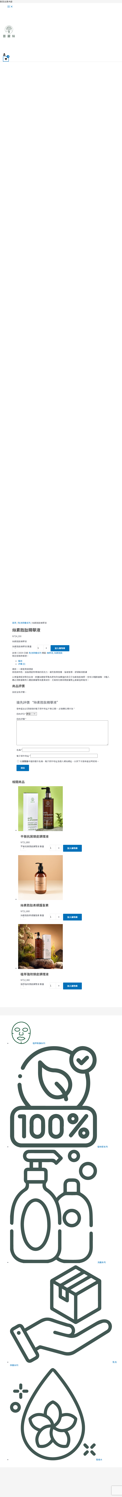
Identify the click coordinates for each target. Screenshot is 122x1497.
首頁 (14, 622)
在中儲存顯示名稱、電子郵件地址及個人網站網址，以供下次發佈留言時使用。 (59, 761)
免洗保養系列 (24, 622)
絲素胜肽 (58, 652)
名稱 (19, 749)
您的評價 (21, 718)
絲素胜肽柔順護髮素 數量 (32, 915)
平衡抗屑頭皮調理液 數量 (32, 846)
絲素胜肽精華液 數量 (22, 646)
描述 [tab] (20, 660)
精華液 (50, 652)
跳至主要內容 (6, 1)
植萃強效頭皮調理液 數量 (32, 984)
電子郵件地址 (23, 755)
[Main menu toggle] (10, 6)
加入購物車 (60, 648)
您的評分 (21, 713)
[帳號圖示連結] (4, 54)
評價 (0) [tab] (21, 663)
